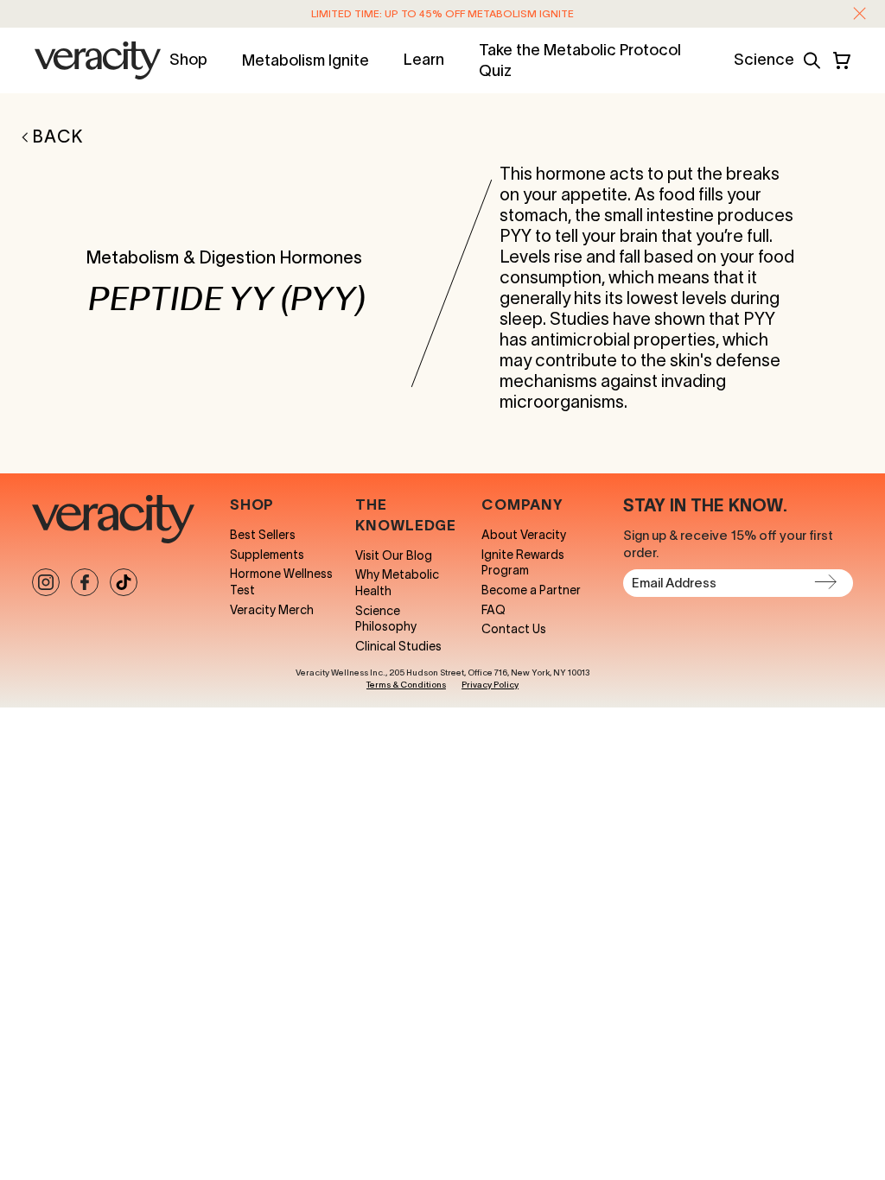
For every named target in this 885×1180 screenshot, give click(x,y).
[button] (859, 13)
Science (764, 59)
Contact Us (513, 629)
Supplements (267, 554)
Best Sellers (263, 535)
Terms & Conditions (406, 684)
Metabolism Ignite (305, 60)
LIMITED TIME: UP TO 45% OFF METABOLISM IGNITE (442, 13)
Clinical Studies (398, 646)
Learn (424, 59)
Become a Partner (531, 590)
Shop (188, 59)
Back (58, 136)
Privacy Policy (490, 684)
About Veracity (523, 535)
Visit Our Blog (393, 555)
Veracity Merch (272, 610)
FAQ (493, 610)
